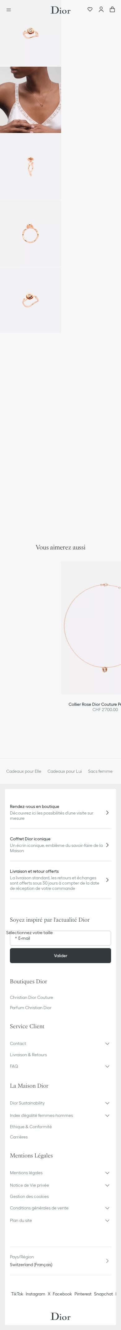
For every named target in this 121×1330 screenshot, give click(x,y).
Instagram (35, 1293)
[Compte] (101, 10)
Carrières (19, 1136)
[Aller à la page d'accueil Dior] (60, 10)
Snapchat (103, 1293)
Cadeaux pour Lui (64, 771)
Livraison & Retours (28, 1054)
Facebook (62, 1293)
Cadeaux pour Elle (23, 771)
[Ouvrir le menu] (10, 10)
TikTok (17, 1293)
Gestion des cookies (29, 1196)
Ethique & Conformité (31, 1126)
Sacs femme (100, 771)
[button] (30, 33)
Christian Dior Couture (31, 997)
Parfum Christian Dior (31, 1007)
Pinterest (83, 1293)
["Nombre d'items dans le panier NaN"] (112, 10)
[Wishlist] (90, 10)
